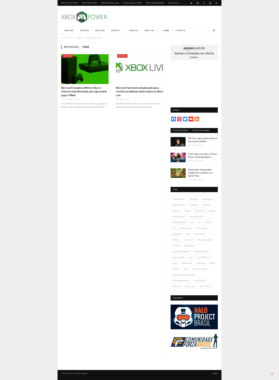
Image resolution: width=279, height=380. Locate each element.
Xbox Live (149, 30)
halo (188, 234)
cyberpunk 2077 (196, 216)
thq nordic (201, 263)
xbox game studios (181, 280)
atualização (207, 199)
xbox (185, 269)
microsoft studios (205, 239)
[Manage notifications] (272, 373)
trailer (212, 263)
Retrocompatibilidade (155, 3)
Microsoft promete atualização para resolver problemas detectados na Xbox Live (139, 91)
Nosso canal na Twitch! (132, 3)
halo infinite (199, 234)
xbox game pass (199, 269)
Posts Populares (201, 130)
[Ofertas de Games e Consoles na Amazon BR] (194, 59)
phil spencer (189, 245)
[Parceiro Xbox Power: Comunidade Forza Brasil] (194, 354)
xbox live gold (200, 280)
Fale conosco (173, 3)
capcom (212, 210)
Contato (180, 30)
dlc (199, 222)
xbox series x (205, 286)
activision (193, 199)
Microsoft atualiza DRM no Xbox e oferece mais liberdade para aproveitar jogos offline (84, 91)
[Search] (214, 30)
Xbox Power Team (89, 3)
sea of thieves (203, 257)
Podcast (115, 30)
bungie (187, 210)
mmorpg (176, 245)
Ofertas (133, 30)
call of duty (199, 210)
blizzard (176, 210)
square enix (186, 263)
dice (192, 222)
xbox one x (190, 286)
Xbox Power (82, 373)
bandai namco (179, 205)
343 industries (179, 199)
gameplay (177, 234)
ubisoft (176, 269)
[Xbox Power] (84, 16)
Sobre (166, 30)
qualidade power (201, 251)
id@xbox (176, 239)
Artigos (84, 30)
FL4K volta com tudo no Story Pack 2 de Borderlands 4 (202, 155)
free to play (202, 228)
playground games (181, 251)
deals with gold (179, 222)
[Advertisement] (165, 16)
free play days (185, 228)
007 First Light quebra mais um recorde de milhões (203, 140)
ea (174, 228)
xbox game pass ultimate (184, 274)
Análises (69, 30)
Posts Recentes (180, 130)
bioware (206, 205)
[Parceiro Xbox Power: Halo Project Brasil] (194, 328)
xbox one (177, 286)
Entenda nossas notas (110, 3)
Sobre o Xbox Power (69, 3)
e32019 (208, 222)
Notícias (100, 30)
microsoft (189, 239)
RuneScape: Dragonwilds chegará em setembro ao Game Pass (200, 172)
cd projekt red (179, 216)
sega (175, 263)
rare (191, 257)
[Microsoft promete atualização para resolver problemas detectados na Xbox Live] (139, 69)
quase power (178, 257)
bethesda (194, 205)
